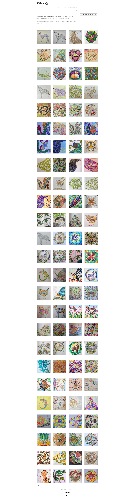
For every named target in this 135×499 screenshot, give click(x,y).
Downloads (87, 3)
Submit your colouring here (88, 14)
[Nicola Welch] (43, 37)
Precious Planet (73, 19)
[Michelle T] (43, 421)
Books (57, 3)
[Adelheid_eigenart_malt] (43, 275)
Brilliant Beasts (70, 16)
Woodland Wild (39, 23)
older (37, 485)
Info (97, 3)
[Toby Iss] (75, 74)
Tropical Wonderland (57, 14)
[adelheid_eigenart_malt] (59, 312)
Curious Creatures (70, 14)
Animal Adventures (39, 16)
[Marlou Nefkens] (91, 458)
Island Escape (53, 19)
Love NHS (68, 19)
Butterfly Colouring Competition (41, 18)
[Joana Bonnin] (59, 440)
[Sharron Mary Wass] (43, 458)
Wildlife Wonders (73, 21)
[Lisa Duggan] (91, 366)
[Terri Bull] (75, 458)
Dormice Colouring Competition (63, 18)
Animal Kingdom (50, 14)
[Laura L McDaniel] (75, 385)
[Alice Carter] (59, 165)
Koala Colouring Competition (61, 19)
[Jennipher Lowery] (75, 476)
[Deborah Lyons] (91, 257)
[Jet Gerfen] (91, 238)
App (93, 3)
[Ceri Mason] (59, 275)
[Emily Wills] (75, 257)
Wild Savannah (64, 14)
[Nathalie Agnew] (43, 129)
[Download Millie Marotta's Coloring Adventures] (67, 492)
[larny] (59, 202)
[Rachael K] (91, 220)
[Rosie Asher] (75, 55)
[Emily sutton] (91, 202)
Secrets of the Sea (52, 21)
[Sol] (75, 440)
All (46, 14)
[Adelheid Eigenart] (43, 312)
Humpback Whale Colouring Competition (43, 19)
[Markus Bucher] (91, 147)
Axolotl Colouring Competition (49, 16)
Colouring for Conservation (52, 18)
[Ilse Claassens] (59, 476)
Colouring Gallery (78, 3)
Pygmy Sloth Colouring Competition (42, 21)
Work (69, 3)
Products (64, 3)
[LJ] (43, 110)
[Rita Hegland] (75, 202)
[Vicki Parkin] (59, 385)
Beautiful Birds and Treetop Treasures (61, 16)
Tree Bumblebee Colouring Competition (62, 21)
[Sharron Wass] (91, 37)
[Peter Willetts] (75, 220)
